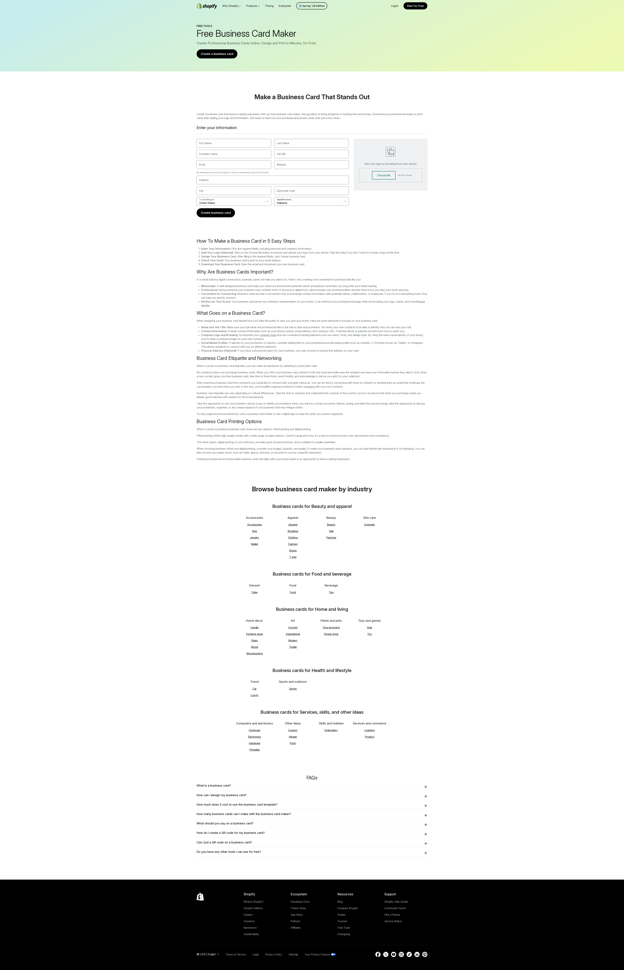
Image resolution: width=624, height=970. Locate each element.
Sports (293, 688)
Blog (340, 901)
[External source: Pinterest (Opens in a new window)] (424, 954)
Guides (341, 914)
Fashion (293, 544)
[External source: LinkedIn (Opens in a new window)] (417, 954)
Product (369, 736)
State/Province (284, 199)
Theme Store (298, 908)
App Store (297, 914)
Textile (293, 647)
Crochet (293, 627)
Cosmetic (369, 524)
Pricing (269, 5)
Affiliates (296, 927)
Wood (254, 647)
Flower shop (331, 634)
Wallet (254, 544)
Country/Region (206, 199)
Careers (248, 914)
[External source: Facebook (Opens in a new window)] (378, 954)
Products (251, 5)
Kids (369, 627)
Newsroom (250, 927)
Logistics (369, 730)
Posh (293, 743)
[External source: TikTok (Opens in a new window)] (409, 954)
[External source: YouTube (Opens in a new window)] (393, 954)
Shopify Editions (253, 908)
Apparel (292, 524)
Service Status (393, 921)
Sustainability (251, 934)
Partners (295, 921)
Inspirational (293, 634)
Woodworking (254, 653)
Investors (249, 921)
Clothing (293, 537)
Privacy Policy (273, 954)
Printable (254, 749)
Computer (254, 730)
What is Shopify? (254, 901)
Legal (255, 954)
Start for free (415, 5)
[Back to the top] (200, 897)
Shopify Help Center (396, 901)
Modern (292, 640)
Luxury (254, 695)
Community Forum (395, 908)
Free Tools (343, 927)
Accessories (254, 524)
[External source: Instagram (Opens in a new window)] (401, 954)
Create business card (216, 212)
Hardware (254, 743)
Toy (369, 634)
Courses (342, 921)
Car (255, 688)
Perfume (331, 537)
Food (293, 592)
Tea (331, 592)
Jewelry (254, 537)
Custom (292, 730)
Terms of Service (236, 954)
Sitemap (293, 954)
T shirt (292, 557)
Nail (331, 531)
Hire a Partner (392, 914)
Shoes (293, 550)
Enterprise (285, 5)
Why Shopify (230, 5)
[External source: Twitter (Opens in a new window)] (385, 954)
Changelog (343, 934)
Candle (254, 627)
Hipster (293, 736)
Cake (255, 592)
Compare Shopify (347, 908)
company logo (268, 335)
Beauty (331, 524)
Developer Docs (300, 901)
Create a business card (217, 54)
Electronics (254, 736)
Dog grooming (331, 627)
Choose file (383, 175)
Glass (254, 640)
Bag (254, 531)
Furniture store (254, 634)
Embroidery (331, 730)
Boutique (293, 531)
